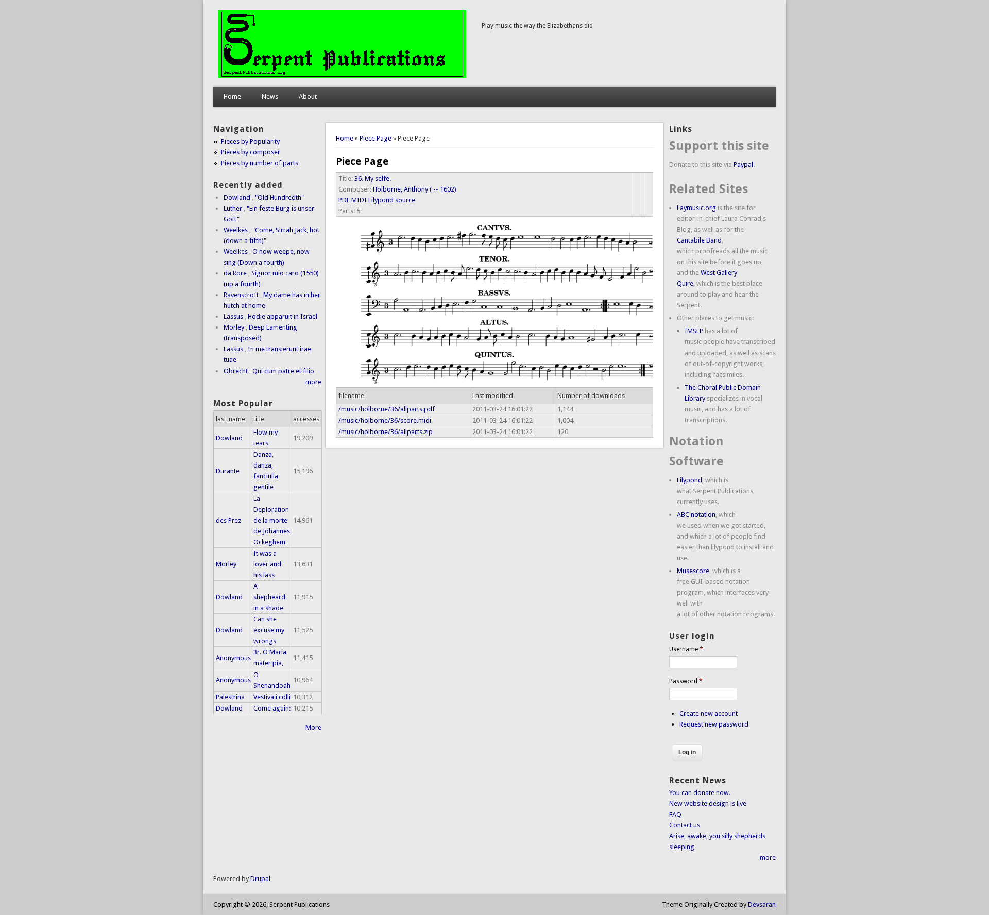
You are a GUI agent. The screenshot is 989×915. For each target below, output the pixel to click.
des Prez (228, 520)
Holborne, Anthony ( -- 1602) (414, 189)
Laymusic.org (696, 208)
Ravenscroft (241, 295)
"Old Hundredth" (279, 197)
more (313, 382)
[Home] (342, 76)
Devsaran (762, 904)
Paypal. (744, 164)
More (313, 727)
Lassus (233, 316)
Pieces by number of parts (259, 163)
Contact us (684, 825)
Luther (233, 208)
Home (232, 96)
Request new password (713, 724)
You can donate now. (699, 793)
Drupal (260, 879)
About (308, 96)
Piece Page (375, 138)
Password (686, 681)
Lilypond (689, 480)
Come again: (272, 708)
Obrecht (236, 371)
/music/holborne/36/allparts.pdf (386, 409)
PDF (344, 200)
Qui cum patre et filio (283, 371)
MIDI (359, 200)
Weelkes (236, 230)
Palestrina (230, 697)
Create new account (708, 713)
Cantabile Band (699, 240)
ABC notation (696, 515)
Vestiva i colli (272, 697)
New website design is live (707, 803)
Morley (234, 327)
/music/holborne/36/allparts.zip (385, 432)
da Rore (235, 273)
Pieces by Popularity (250, 141)
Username (686, 649)
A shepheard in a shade (269, 597)
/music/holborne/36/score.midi (384, 420)
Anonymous (233, 658)
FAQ (675, 814)
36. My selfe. (372, 178)
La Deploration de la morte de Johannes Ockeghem (271, 520)
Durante (228, 471)
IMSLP (694, 331)
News (270, 96)
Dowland (237, 197)
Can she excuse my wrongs (268, 630)
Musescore (693, 571)
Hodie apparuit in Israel (282, 316)
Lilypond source (391, 200)
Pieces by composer (250, 152)
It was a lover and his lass (267, 564)
